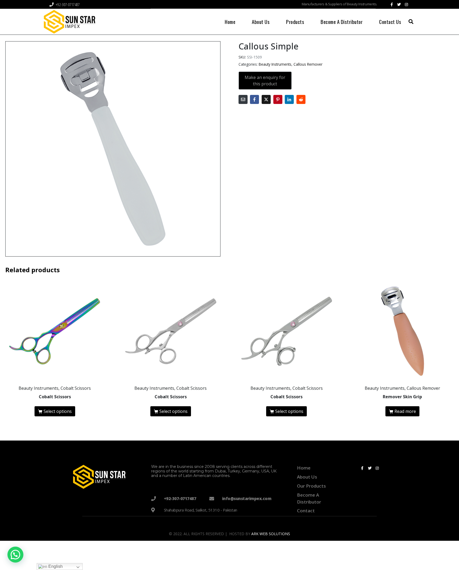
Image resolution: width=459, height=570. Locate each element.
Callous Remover (308, 64)
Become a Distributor (342, 21)
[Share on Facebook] (254, 99)
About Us (261, 21)
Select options (58, 411)
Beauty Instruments (275, 64)
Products (295, 21)
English (55, 566)
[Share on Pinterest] (277, 99)
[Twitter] (399, 4)
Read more (405, 411)
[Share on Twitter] (266, 99)
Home (230, 21)
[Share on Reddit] (300, 99)
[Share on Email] (243, 99)
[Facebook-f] (391, 4)
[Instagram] (406, 4)
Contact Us (390, 21)
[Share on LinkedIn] (289, 99)
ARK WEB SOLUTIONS (270, 533)
